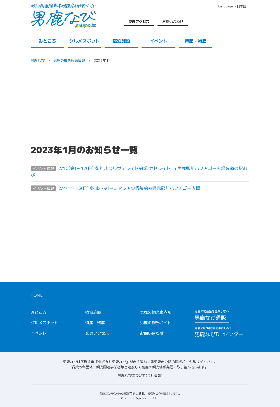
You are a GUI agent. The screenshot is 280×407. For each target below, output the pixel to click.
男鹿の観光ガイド (156, 322)
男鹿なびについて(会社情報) (140, 375)
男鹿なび (38, 60)
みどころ (47, 41)
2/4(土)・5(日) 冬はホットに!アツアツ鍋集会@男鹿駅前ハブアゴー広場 (116, 188)
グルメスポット (84, 41)
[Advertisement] (140, 103)
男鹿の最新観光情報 (69, 60)
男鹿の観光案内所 (156, 312)
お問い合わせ (172, 21)
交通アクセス (138, 21)
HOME (37, 295)
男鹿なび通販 (212, 315)
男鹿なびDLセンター (219, 332)
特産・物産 (195, 41)
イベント (158, 41)
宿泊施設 (121, 41)
